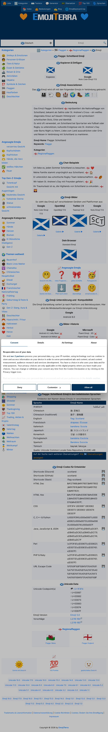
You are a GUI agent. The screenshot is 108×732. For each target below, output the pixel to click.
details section (93, 378)
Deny (19, 387)
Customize (52, 387)
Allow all (88, 387)
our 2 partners (18, 356)
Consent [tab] (14, 343)
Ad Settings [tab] (67, 343)
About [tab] (94, 343)
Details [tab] (41, 343)
